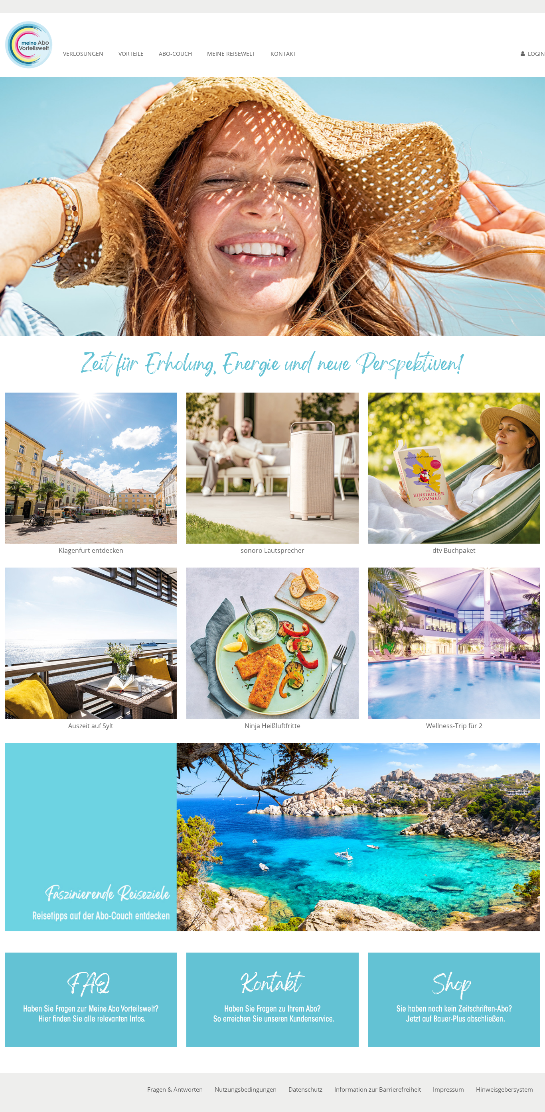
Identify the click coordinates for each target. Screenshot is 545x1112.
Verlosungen (83, 53)
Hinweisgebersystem (504, 1089)
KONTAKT (283, 53)
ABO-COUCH (175, 53)
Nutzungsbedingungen (245, 1089)
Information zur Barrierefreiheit (377, 1089)
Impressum (448, 1089)
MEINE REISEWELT (231, 53)
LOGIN (536, 53)
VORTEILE (131, 53)
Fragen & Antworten (175, 1089)
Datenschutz (305, 1089)
